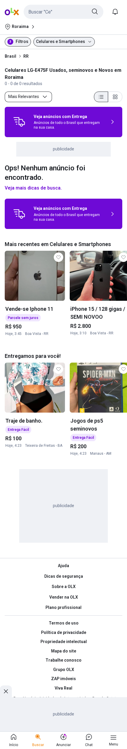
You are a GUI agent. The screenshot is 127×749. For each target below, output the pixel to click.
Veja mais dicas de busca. (33, 188)
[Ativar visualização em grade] (115, 97)
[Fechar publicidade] (6, 691)
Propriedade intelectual (63, 641)
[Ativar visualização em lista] (101, 97)
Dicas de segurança (63, 576)
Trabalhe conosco (63, 660)
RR (26, 56)
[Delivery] (19, 122)
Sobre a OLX (64, 586)
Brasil (10, 56)
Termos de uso (64, 623)
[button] (63, 12)
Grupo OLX (63, 669)
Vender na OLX (63, 597)
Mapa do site (63, 651)
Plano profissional (63, 607)
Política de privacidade (63, 632)
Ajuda (63, 565)
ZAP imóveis (63, 678)
